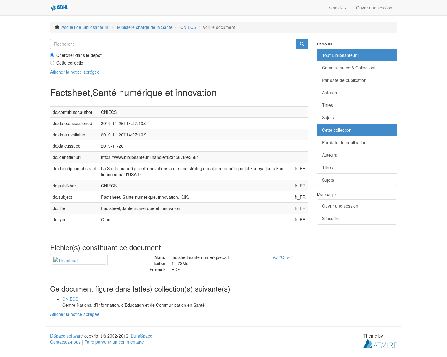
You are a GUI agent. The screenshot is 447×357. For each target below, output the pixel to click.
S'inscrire (331, 218)
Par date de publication (344, 80)
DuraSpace (141, 336)
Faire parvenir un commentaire (114, 342)
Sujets (328, 117)
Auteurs (329, 92)
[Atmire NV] (380, 342)
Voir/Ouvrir (282, 257)
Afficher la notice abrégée (74, 72)
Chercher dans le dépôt (79, 55)
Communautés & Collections (349, 68)
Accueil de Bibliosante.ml (85, 27)
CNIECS (188, 27)
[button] (337, 7)
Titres (327, 105)
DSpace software (66, 336)
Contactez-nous (65, 342)
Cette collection (71, 63)
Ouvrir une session (340, 206)
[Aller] (302, 44)
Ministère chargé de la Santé (144, 27)
